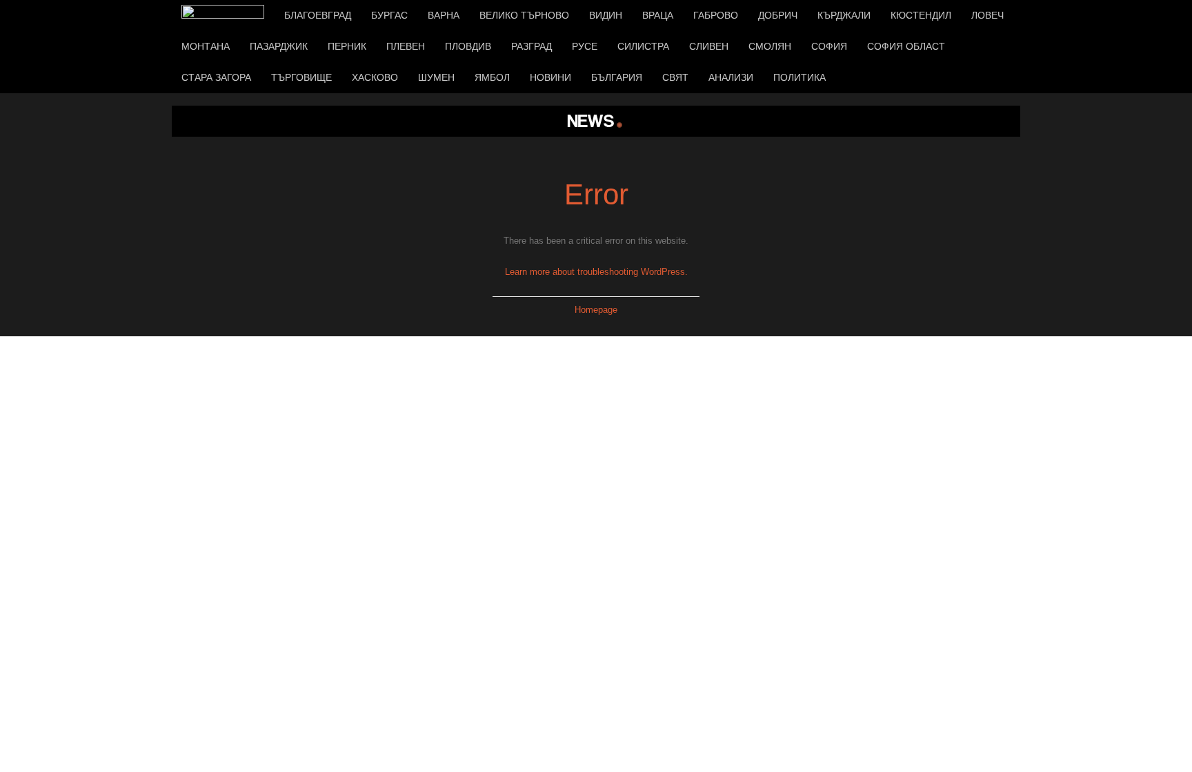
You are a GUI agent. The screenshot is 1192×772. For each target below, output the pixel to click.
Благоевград (317, 15)
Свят (675, 77)
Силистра (643, 46)
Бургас (389, 15)
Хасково (375, 77)
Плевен (405, 46)
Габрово (715, 15)
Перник (347, 46)
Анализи (730, 77)
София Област (906, 46)
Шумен (436, 77)
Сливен (708, 46)
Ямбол (492, 77)
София (829, 46)
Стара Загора (216, 77)
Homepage (596, 310)
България (616, 77)
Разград (531, 46)
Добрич (777, 15)
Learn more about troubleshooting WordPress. (596, 272)
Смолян (769, 46)
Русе (584, 46)
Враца (657, 15)
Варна (443, 15)
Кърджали (844, 15)
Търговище (301, 77)
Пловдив (468, 46)
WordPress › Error (596, 121)
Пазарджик (279, 46)
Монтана (205, 46)
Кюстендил (921, 15)
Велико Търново (524, 15)
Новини (550, 77)
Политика (799, 77)
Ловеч (987, 15)
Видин (605, 15)
